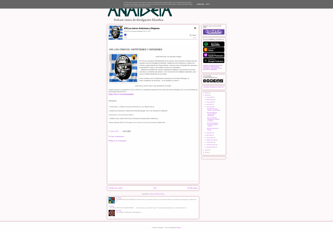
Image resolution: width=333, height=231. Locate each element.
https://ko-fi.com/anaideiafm (121, 94)
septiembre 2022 (211, 140)
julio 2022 (209, 135)
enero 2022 (209, 97)
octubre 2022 (210, 142)
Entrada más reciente (115, 188)
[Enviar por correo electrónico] (123, 131)
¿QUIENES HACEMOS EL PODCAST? (213, 87)
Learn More (200, 4)
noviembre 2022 (211, 144)
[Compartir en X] (126, 131)
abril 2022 (209, 104)
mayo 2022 (209, 106)
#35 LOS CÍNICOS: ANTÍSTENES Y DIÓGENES (211, 114)
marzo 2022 (209, 102)
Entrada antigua (192, 188)
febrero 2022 (210, 99)
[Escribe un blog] (125, 131)
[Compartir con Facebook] (128, 131)
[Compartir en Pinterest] (130, 131)
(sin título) (118, 198)
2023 (206, 150)
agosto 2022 (210, 137)
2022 (206, 95)
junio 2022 (209, 133)
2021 (206, 93)
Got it (208, 4)
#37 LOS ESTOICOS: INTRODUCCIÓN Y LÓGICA (212, 124)
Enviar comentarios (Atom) (157, 194)
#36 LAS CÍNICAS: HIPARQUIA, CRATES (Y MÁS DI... (212, 119)
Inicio (155, 188)
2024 (206, 152)
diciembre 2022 (210, 147)
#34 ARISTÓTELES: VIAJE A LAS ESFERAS (213, 109)
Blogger (179, 227)
